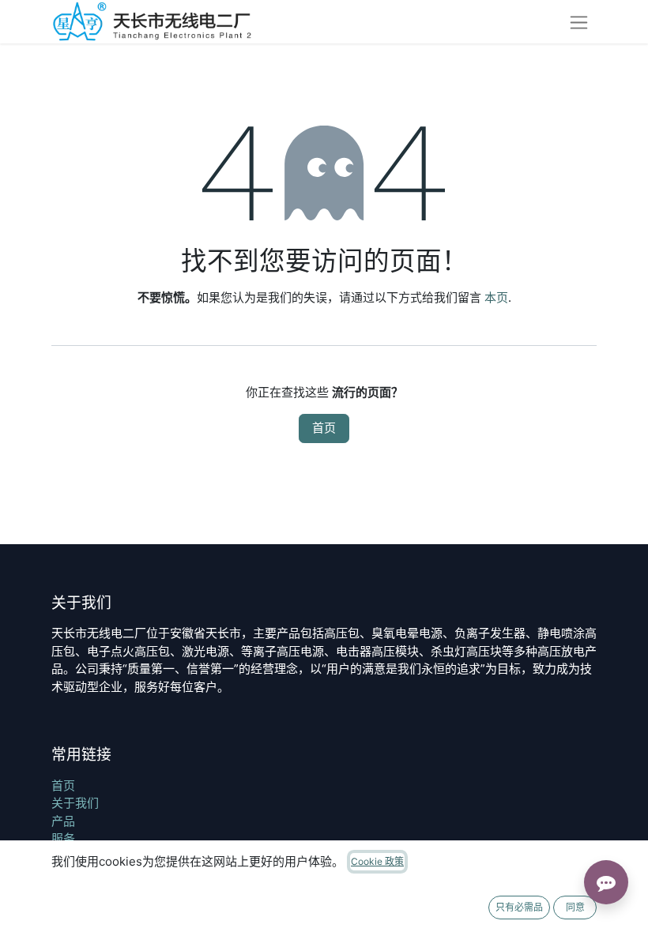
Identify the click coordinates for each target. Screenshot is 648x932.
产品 (63, 821)
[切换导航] (579, 21)
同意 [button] (575, 907)
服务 (63, 838)
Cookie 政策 (377, 861)
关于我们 (75, 802)
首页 (324, 427)
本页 (496, 297)
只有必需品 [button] (519, 907)
